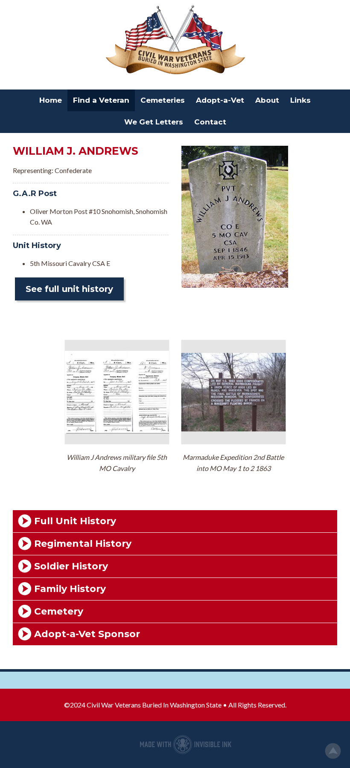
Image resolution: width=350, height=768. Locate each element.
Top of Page (333, 751)
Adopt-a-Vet (220, 100)
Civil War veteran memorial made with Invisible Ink (185, 744)
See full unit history (69, 289)
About (267, 100)
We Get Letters (153, 122)
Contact (210, 122)
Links (300, 100)
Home (50, 100)
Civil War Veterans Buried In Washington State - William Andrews (175, 40)
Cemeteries (162, 100)
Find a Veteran (101, 100)
